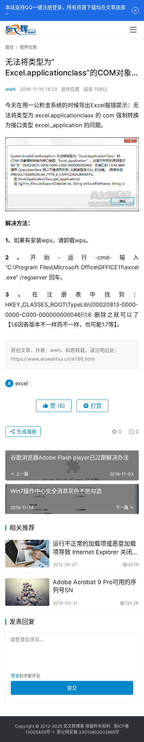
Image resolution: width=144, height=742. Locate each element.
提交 (72, 688)
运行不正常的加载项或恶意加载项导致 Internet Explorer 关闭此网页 (95, 548)
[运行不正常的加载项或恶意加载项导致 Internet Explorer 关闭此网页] (27, 553)
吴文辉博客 (73, 726)
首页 (9, 47)
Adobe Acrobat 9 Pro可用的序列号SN (94, 586)
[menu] (133, 29)
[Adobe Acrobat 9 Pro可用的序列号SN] (27, 592)
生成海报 (25, 431)
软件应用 (70, 89)
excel (21, 383)
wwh (10, 89)
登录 (15, 675)
